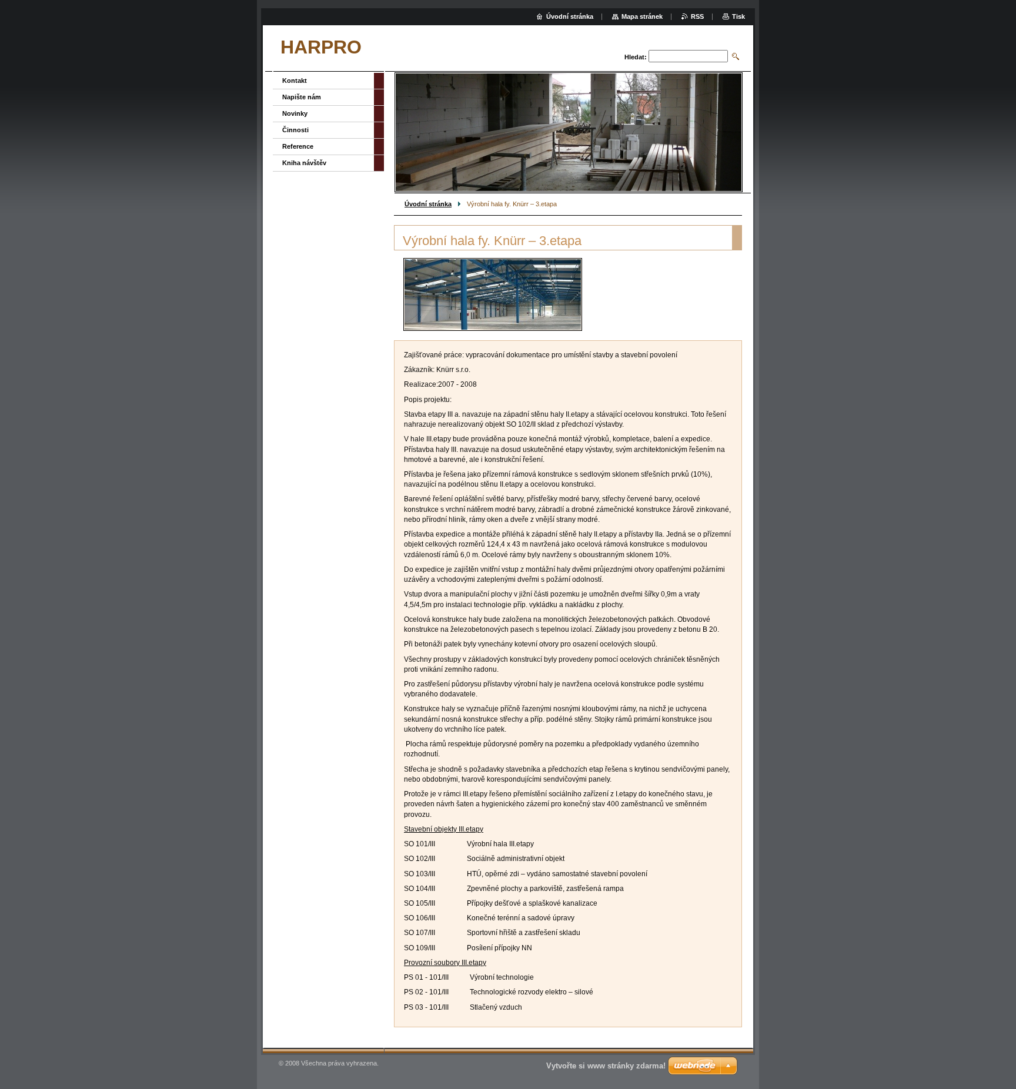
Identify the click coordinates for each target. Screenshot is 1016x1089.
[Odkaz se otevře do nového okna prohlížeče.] (492, 294)
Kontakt (294, 80)
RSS (697, 16)
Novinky (295, 113)
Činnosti (295, 129)
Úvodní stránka (428, 203)
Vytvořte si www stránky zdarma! (606, 1065)
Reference (297, 146)
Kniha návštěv (304, 162)
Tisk (738, 16)
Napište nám (301, 96)
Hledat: (635, 57)
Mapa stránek (642, 16)
